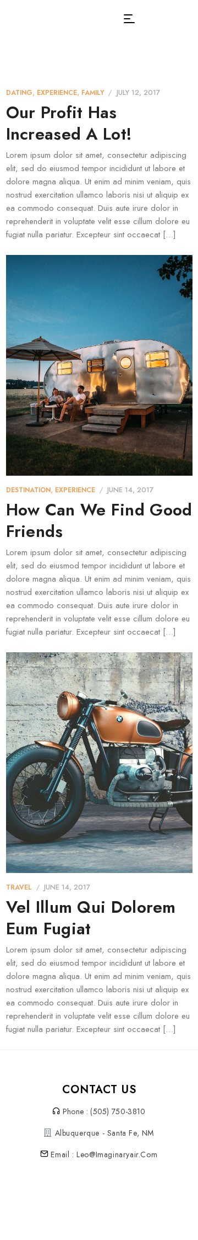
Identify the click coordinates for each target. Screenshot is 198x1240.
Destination (28, 490)
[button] (129, 18)
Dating (19, 93)
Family (92, 93)
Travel (19, 887)
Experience (57, 93)
